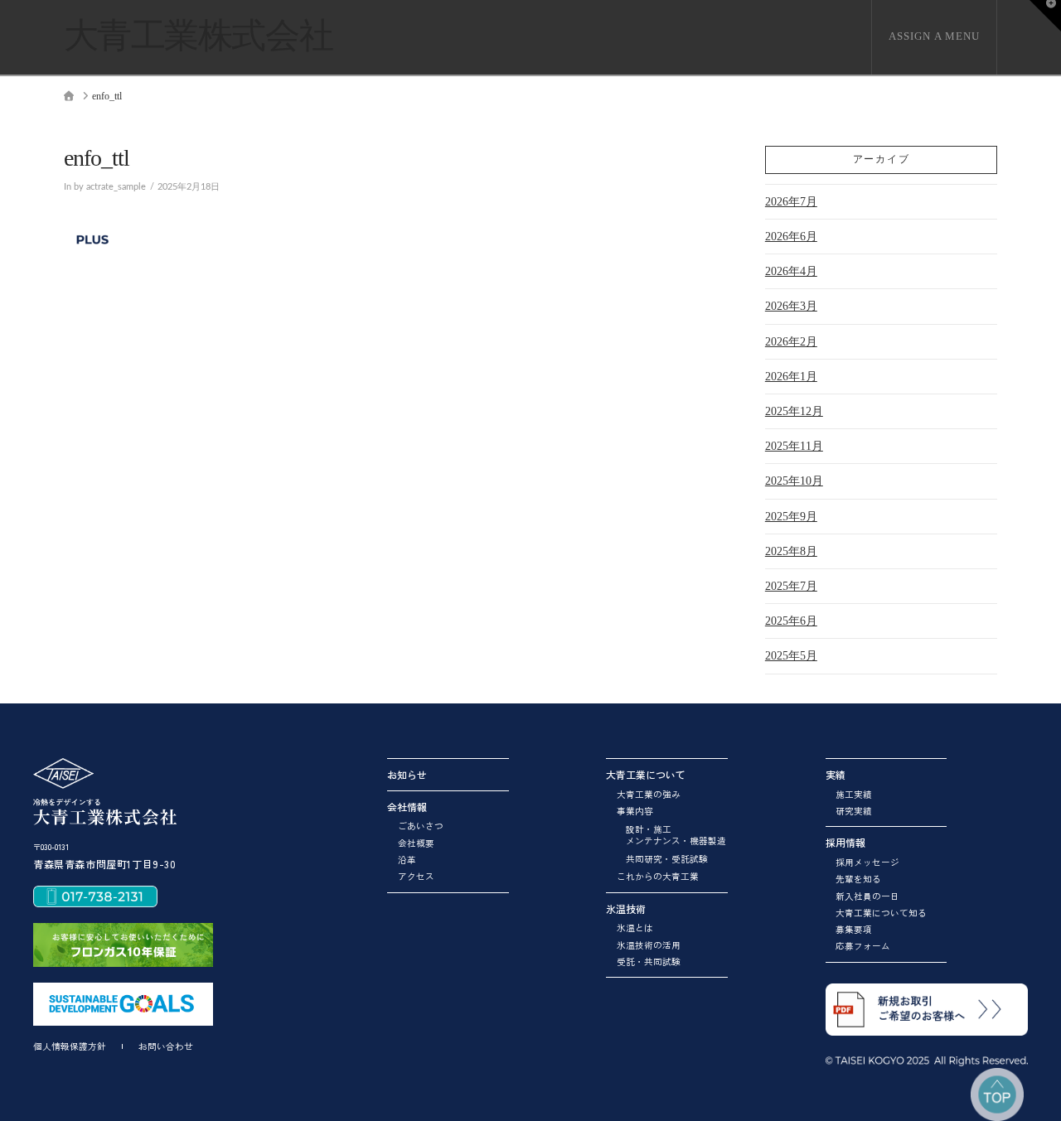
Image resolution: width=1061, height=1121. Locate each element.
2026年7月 (791, 202)
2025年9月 (791, 516)
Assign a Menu (934, 36)
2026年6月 (791, 236)
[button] (1045, 15)
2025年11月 (794, 446)
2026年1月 (791, 376)
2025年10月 (794, 481)
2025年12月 (794, 411)
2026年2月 (791, 342)
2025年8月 (791, 551)
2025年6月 (791, 621)
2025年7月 (791, 586)
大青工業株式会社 (198, 35)
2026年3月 (791, 306)
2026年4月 (791, 271)
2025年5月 (791, 656)
